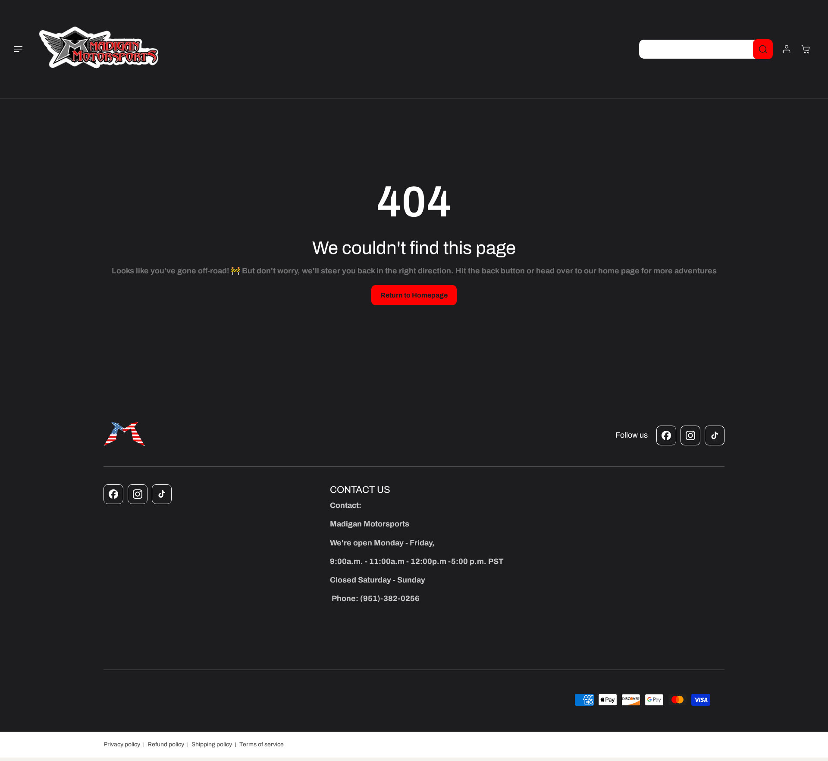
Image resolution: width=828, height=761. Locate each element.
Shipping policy (211, 744)
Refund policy (165, 744)
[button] (23, 49)
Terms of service (261, 744)
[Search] (763, 49)
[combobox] (705, 49)
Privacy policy (122, 744)
